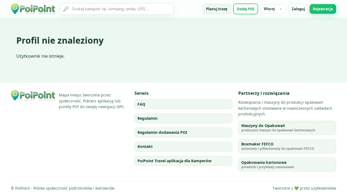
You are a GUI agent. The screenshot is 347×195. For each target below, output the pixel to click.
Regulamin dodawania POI (162, 132)
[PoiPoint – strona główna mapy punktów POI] (33, 9)
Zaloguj (298, 8)
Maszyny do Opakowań (278, 127)
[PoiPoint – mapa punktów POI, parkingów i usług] (33, 95)
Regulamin (147, 118)
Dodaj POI (245, 8)
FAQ (141, 104)
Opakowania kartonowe (267, 164)
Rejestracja (323, 8)
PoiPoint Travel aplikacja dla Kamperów (174, 160)
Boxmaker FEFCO (277, 146)
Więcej (269, 9)
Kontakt (145, 146)
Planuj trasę (216, 8)
